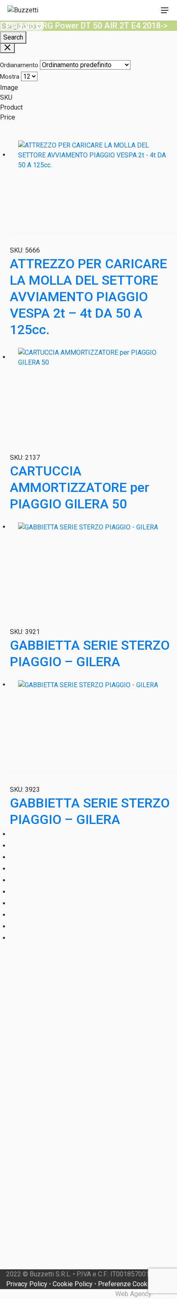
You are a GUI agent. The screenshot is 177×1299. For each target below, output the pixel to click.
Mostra (9, 76)
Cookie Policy (73, 1284)
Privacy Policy (26, 1284)
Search (13, 37)
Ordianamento (19, 65)
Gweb (162, 1294)
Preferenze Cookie (125, 1284)
